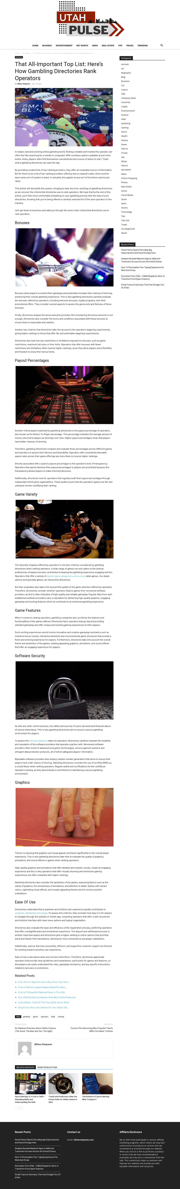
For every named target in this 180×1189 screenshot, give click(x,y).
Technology (126, 212)
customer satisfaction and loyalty (31, 913)
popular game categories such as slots (66, 576)
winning (61, 1017)
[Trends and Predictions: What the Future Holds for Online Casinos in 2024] (64, 1083)
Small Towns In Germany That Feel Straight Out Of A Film (142, 286)
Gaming (125, 127)
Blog (123, 77)
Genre (124, 131)
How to (124, 148)
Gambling (26, 53)
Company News (128, 98)
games (35, 1017)
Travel (130, 45)
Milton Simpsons (23, 84)
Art (122, 68)
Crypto (124, 106)
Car (122, 85)
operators (44, 1017)
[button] (161, 45)
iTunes (124, 153)
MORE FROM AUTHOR (47, 1067)
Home (35, 45)
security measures (38, 740)
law (122, 157)
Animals (125, 64)
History (124, 140)
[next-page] (21, 1108)
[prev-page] (16, 1108)
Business (47, 45)
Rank (53, 1017)
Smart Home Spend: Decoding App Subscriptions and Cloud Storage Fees (138, 251)
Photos (124, 182)
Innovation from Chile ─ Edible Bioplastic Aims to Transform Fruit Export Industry (143, 277)
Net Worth (82, 45)
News (95, 45)
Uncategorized (128, 228)
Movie (124, 161)
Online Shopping (129, 178)
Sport (123, 203)
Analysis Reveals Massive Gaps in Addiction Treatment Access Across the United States (141, 260)
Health (124, 136)
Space (124, 199)
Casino (124, 89)
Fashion (125, 115)
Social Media (127, 195)
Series (124, 190)
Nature (124, 165)
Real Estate (108, 45)
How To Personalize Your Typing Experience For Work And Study (142, 268)
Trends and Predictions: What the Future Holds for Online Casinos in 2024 (63, 1099)
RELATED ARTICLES (25, 1067)
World (124, 233)
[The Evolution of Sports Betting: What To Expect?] (97, 1083)
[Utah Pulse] (90, 21)
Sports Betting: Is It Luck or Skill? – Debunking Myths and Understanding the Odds (30, 1099)
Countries (125, 102)
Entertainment (64, 45)
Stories (124, 207)
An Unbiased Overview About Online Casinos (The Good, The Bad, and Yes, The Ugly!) (35, 1029)
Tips (120, 45)
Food (123, 119)
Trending (143, 45)
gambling (26, 1017)
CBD (123, 93)
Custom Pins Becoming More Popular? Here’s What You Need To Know (92, 1029)
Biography (126, 72)
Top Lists (125, 220)
